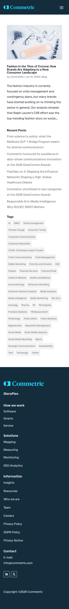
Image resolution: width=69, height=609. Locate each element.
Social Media (14, 332)
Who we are (11, 499)
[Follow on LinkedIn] (7, 574)
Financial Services (29, 271)
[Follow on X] (14, 574)
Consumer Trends (37, 230)
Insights (9, 482)
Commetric (17, 76)
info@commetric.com (18, 563)
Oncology (13, 305)
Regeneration (15, 325)
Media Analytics (48, 291)
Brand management (34, 223)
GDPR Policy (12, 532)
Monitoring (11, 457)
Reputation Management (37, 325)
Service (8, 425)
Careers (9, 515)
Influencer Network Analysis (22, 291)
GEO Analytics (13, 465)
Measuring (11, 450)
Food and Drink (48, 271)
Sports (38, 339)
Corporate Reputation (19, 243)
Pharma (25, 305)
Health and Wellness (40, 278)
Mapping (10, 442)
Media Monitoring (39, 298)
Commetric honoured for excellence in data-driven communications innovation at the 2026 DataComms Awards (34, 159)
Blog (44, 76)
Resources (11, 491)
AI (9, 223)
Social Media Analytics (36, 332)
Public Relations (49, 318)
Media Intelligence (17, 298)
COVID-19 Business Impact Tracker (26, 250)
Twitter (35, 353)
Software (10, 411)
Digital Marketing (17, 264)
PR (34, 305)
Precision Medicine (17, 312)
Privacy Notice (13, 540)
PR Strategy (14, 318)
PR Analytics (45, 305)
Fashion (12, 271)
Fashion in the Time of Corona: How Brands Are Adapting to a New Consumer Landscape (31, 69)
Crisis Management (45, 257)
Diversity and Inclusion (40, 264)
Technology (22, 353)
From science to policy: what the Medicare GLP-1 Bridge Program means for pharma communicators (33, 142)
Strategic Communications (21, 346)
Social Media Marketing (20, 339)
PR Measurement (39, 312)
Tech (10, 353)
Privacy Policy (13, 524)
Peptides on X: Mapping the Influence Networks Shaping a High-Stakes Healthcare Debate (32, 177)
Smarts (8, 418)
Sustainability (46, 346)
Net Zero (55, 298)
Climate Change (16, 230)
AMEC (17, 223)
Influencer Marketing (38, 284)
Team (7, 507)
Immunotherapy (16, 284)
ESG (57, 264)
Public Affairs (30, 318)
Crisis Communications (20, 257)
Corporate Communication (21, 237)
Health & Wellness (17, 278)
